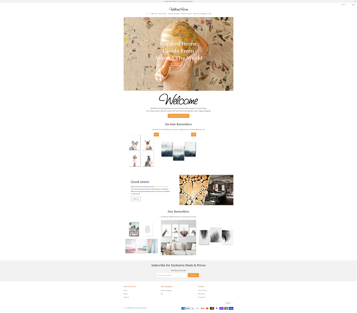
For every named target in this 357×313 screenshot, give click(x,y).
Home (148, 14)
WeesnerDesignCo (160, 187)
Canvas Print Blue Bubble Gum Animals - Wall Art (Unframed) (178, 237)
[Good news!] (206, 190)
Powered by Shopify (141, 308)
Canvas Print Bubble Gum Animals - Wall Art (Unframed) (141, 150)
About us (126, 294)
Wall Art (154, 14)
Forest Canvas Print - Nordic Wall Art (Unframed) (178, 150)
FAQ (209, 14)
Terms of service (202, 290)
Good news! (140, 182)
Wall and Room (132, 308)
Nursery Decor (187, 14)
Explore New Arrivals (178, 65)
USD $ (343, 4)
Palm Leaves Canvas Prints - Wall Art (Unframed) (215, 237)
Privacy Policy (201, 297)
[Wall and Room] (178, 9)
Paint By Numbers (174, 14)
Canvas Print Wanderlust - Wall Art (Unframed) (141, 237)
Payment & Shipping (200, 14)
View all (136, 199)
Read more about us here (178, 115)
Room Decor (162, 14)
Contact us (126, 297)
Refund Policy (201, 294)
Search (125, 290)
